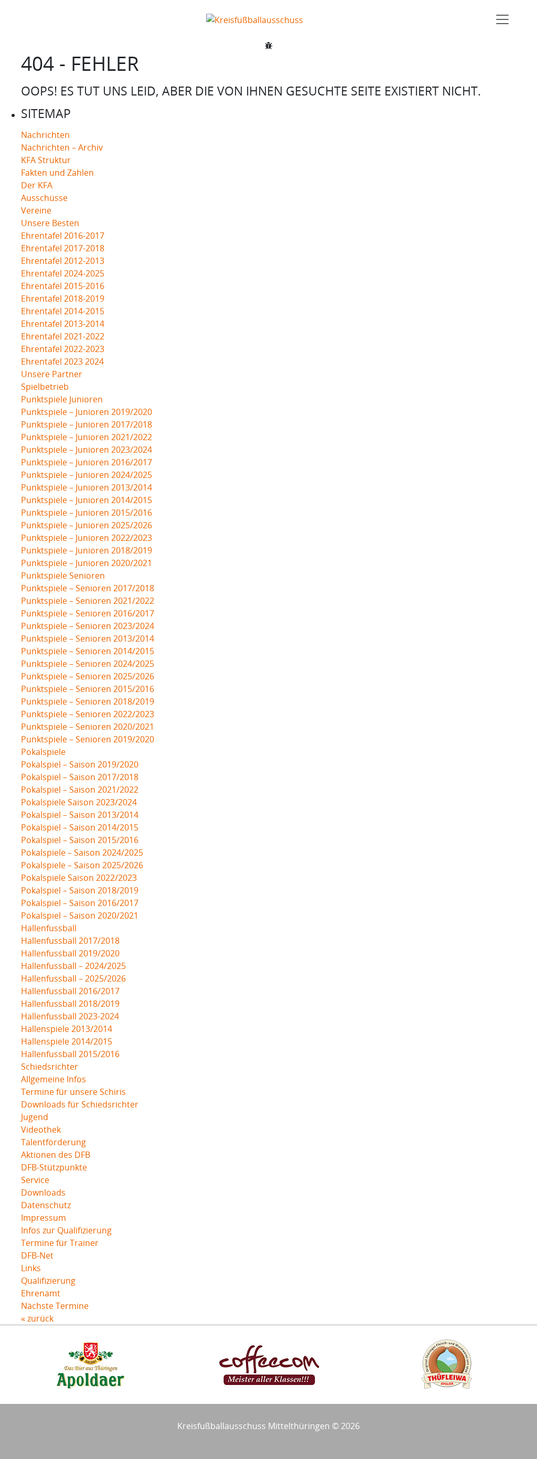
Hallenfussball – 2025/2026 (73, 978)
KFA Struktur (46, 160)
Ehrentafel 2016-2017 (62, 235)
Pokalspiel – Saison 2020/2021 (79, 915)
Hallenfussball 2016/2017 (70, 991)
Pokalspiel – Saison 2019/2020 (79, 764)
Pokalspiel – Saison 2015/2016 (79, 840)
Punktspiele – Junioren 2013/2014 (86, 487)
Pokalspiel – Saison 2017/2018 (79, 777)
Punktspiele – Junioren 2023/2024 (86, 449)
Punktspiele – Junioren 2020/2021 (86, 563)
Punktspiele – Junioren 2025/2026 (86, 525)
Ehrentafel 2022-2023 (62, 349)
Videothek (41, 1129)
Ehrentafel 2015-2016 (62, 286)
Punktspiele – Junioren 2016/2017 (86, 462)
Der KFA (36, 185)
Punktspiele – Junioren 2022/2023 (86, 538)
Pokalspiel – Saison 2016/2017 (79, 903)
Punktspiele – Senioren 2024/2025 (87, 663)
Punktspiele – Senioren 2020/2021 (87, 726)
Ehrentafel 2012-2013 (62, 261)
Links (31, 1268)
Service (35, 1180)
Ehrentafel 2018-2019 (62, 298)
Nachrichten (45, 135)
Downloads (43, 1192)
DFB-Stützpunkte (54, 1167)
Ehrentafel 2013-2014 (62, 323)
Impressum (43, 1217)
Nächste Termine (55, 1306)
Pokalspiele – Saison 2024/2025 (82, 852)
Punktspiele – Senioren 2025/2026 (87, 676)
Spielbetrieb (45, 386)
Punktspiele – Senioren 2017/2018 (87, 588)
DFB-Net (37, 1255)
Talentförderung (53, 1142)
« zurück (37, 1318)
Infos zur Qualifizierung (66, 1230)
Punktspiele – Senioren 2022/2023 (87, 714)
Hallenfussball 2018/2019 (70, 1003)
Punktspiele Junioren (62, 399)
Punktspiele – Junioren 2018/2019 (86, 550)
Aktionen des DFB (55, 1154)
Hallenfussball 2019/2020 (70, 953)
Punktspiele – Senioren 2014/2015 (87, 651)
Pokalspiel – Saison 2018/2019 (79, 890)
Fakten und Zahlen (57, 172)
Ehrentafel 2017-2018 (62, 248)
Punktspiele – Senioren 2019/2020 (87, 739)
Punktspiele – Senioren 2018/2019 (87, 701)
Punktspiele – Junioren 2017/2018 (86, 424)
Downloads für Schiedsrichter (79, 1104)
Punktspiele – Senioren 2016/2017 (87, 613)
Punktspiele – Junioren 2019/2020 (86, 412)
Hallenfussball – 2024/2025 (73, 966)
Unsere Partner (51, 374)
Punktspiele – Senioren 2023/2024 (87, 626)
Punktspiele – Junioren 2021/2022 (86, 437)
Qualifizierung (48, 1280)
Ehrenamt (40, 1293)
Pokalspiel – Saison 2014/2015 (79, 827)
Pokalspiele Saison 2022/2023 (79, 877)
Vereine (36, 210)
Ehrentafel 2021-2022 (62, 336)
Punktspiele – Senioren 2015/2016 (87, 689)
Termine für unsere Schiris (73, 1092)
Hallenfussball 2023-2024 (70, 1016)
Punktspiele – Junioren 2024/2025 (86, 475)
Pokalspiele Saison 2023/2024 (79, 802)
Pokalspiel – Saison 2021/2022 (79, 789)
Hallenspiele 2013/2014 (66, 1029)
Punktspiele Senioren (63, 575)
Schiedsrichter (49, 1066)
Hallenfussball (49, 928)
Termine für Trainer (60, 1243)
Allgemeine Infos (53, 1079)
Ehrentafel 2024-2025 (62, 273)
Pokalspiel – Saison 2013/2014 (79, 815)
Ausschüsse (44, 198)
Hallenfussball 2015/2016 (70, 1054)
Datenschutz (46, 1205)
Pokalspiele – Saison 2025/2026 (82, 865)
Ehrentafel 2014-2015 (62, 311)
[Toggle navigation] (502, 19)
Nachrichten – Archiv (62, 147)
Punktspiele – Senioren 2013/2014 (87, 638)
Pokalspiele (43, 752)
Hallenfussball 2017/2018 (70, 940)
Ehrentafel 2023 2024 (62, 361)
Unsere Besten (50, 223)
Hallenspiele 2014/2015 (66, 1041)
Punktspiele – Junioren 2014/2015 (86, 500)
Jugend (34, 1117)
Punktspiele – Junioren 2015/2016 (86, 512)
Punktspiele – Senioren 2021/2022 (87, 600)
